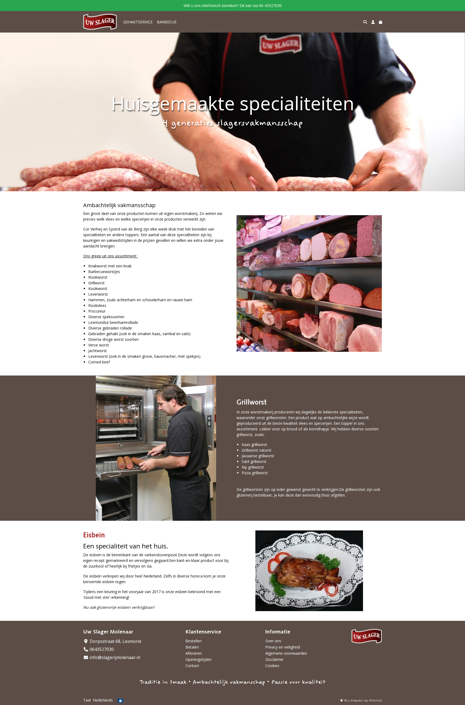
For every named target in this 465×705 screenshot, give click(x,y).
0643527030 (101, 649)
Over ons (273, 640)
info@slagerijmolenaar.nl (114, 657)
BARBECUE (167, 21)
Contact (192, 665)
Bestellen (193, 640)
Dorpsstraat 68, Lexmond (115, 641)
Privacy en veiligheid (282, 647)
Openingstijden (198, 659)
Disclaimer (274, 659)
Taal (87, 700)
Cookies (272, 665)
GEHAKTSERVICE (138, 21)
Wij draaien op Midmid (362, 700)
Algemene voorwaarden (286, 653)
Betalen (192, 647)
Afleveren (193, 653)
